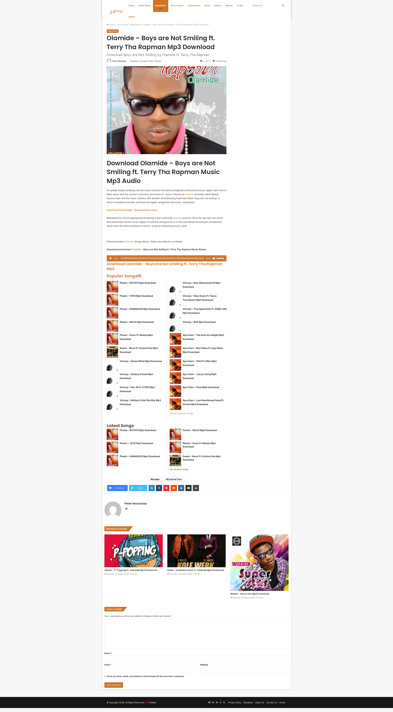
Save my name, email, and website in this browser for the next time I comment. (145, 676)
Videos (217, 5)
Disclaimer (248, 702)
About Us (259, 702)
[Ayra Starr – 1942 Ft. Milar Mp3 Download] (175, 365)
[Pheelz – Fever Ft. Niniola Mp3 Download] (112, 339)
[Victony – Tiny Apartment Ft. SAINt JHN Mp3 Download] (175, 313)
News (207, 5)
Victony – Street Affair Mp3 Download (141, 361)
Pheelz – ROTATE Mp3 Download (138, 282)
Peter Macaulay (119, 61)
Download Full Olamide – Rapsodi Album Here (132, 210)
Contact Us (271, 702)
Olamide (129, 241)
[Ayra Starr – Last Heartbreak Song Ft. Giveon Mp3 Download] (175, 404)
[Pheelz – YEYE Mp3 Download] (112, 299)
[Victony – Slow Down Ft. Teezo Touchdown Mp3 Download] (175, 299)
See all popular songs (181, 413)
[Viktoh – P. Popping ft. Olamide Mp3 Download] (133, 550)
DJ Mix (240, 5)
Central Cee (174, 479)
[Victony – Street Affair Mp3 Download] (112, 365)
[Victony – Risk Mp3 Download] (175, 326)
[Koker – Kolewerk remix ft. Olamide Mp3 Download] (196, 550)
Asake (156, 479)
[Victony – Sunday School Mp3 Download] (112, 378)
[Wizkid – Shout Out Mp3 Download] (259, 562)
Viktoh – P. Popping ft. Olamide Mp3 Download (130, 570)
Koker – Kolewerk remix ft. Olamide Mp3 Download (195, 570)
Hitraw (282, 702)
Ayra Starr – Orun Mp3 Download (201, 387)
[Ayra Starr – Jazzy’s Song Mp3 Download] (175, 378)
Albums (229, 5)
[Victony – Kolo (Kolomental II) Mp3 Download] (175, 286)
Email (107, 664)
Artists (131, 17)
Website (204, 664)
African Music (177, 5)
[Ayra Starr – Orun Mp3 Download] (175, 391)
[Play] (110, 258)
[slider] (220, 258)
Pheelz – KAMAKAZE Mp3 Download (140, 308)
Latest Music (145, 5)
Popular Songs (124, 276)
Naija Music (160, 5)
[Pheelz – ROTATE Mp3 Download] (112, 286)
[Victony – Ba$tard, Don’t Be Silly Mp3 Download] (112, 404)
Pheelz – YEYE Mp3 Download (136, 295)
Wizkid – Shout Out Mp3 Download (249, 593)
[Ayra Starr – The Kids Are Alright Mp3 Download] (175, 339)
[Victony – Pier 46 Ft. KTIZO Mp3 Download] (112, 391)
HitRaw (153, 702)
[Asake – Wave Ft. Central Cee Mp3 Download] (112, 352)
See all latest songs (179, 469)
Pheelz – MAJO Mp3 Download (137, 322)
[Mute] (213, 258)
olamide (189, 194)
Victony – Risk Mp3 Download (199, 322)
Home (131, 5)
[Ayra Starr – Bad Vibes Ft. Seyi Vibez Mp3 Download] (175, 352)
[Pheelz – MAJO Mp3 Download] (112, 326)
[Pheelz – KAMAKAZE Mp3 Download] (112, 313)
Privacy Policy (234, 702)
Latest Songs (120, 425)
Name (108, 653)
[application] (166, 258)
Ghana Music (194, 5)
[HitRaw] (116, 11)
